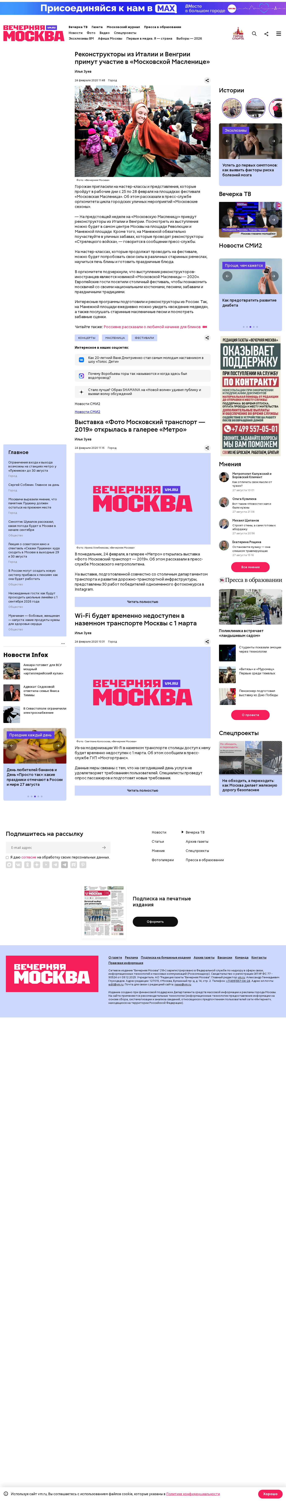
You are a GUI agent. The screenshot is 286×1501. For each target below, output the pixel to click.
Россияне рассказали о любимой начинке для (152, 326)
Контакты (259, 957)
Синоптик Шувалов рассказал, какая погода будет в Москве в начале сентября (32, 526)
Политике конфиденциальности (193, 1494)
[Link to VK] (18, 864)
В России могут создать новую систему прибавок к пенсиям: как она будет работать (33, 575)
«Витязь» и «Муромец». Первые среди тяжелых (257, 671)
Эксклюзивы (236, 130)
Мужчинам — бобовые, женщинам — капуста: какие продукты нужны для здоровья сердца (34, 620)
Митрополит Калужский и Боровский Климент (252, 475)
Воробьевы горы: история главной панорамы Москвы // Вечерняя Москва (255, 108)
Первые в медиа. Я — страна (149, 38)
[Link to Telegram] (55, 864)
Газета (97, 27)
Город (12, 476)
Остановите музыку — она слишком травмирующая (251, 548)
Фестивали (144, 338)
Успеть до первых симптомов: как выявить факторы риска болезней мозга (250, 170)
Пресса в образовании (162, 27)
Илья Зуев (83, 71)
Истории (231, 90)
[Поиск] (254, 34)
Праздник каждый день (30, 735)
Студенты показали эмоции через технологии (260, 649)
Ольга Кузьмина (245, 499)
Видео (105, 33)
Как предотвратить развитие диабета (250, 276)
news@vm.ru (183, 984)
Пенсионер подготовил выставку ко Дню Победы (258, 693)
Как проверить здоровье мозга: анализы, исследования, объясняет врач (250, 141)
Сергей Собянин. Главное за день (33, 485)
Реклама (131, 957)
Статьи (158, 841)
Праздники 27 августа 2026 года (34, 746)
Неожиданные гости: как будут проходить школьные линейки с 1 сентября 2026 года (33, 597)
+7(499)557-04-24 (238, 981)
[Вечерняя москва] (52, 974)
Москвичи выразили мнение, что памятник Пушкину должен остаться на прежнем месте (32, 503)
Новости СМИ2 (87, 412)
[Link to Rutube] (73, 864)
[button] (12, 746)
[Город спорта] (238, 33)
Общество (15, 535)
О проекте (250, 715)
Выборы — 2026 (189, 38)
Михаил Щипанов (245, 520)
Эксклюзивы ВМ (81, 38)
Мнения (230, 464)
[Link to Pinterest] (83, 864)
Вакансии (225, 957)
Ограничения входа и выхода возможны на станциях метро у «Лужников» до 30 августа (32, 466)
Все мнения (250, 567)
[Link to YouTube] (46, 864)
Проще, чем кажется (244, 265)
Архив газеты (197, 841)
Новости (75, 33)
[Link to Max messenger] (9, 864)
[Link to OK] (27, 864)
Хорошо (270, 1494)
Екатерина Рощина (246, 542)
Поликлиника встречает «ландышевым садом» (241, 633)
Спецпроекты (125, 33)
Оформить (155, 922)
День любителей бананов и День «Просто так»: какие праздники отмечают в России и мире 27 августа (35, 777)
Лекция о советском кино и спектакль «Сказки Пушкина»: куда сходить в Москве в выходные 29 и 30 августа (34, 550)
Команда (242, 957)
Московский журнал (123, 27)
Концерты (86, 338)
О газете (115, 957)
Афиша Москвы (110, 38)
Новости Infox (25, 655)
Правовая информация (125, 963)
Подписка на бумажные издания (166, 957)
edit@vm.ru (116, 984)
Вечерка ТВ (78, 27)
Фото (91, 33)
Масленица (115, 338)
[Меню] (279, 34)
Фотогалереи (163, 860)
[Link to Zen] (36, 864)
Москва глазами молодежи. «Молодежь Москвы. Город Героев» (250, 219)
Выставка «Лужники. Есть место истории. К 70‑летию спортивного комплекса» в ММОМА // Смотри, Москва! (232, 108)
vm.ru (241, 977)
